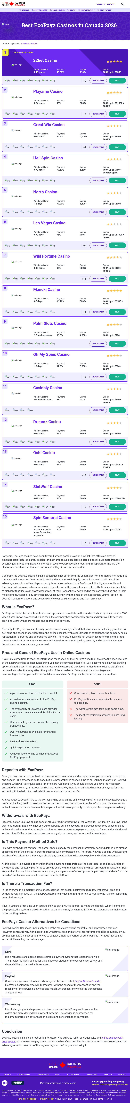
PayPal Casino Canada (87, 981)
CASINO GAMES (59, 10)
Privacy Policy (47, 1099)
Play (117, 81)
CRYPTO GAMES (40, 10)
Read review (98, 81)
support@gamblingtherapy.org (108, 1081)
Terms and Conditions (27, 1099)
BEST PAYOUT (105, 10)
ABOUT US (101, 4)
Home (4, 43)
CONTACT (111, 4)
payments (14, 43)
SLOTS (73, 10)
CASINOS (25, 10)
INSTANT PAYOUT (88, 10)
